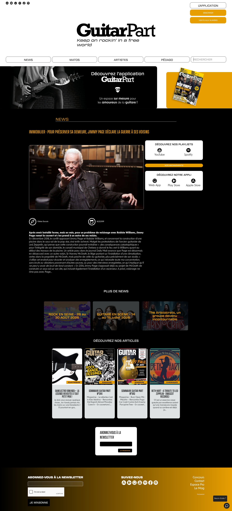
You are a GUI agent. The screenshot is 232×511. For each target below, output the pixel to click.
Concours (198, 477)
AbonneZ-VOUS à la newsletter (110, 434)
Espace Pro (197, 484)
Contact (199, 481)
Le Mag (199, 488)
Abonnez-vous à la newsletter (55, 477)
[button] (156, 86)
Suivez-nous (132, 477)
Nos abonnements (174, 165)
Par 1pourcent (200, 494)
